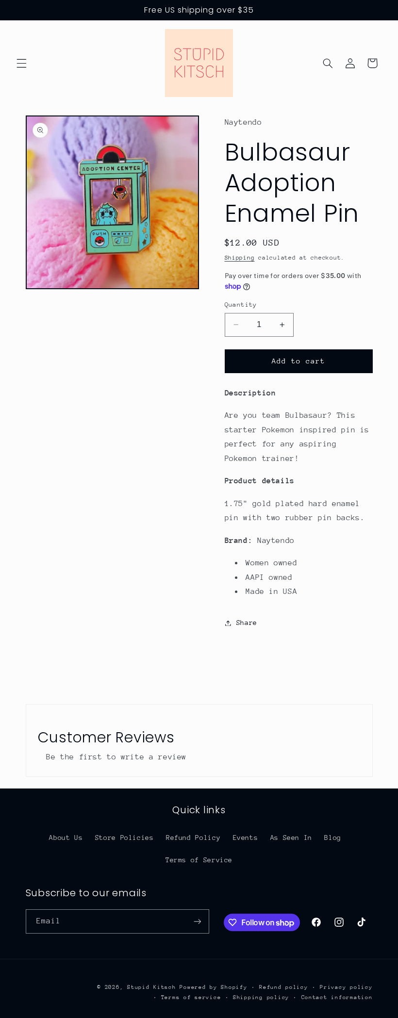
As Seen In (291, 837)
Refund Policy (193, 837)
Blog (332, 837)
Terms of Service (199, 860)
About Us (66, 837)
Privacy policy (346, 987)
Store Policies (124, 837)
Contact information (337, 997)
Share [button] (246, 622)
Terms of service (191, 997)
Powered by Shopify (213, 987)
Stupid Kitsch (151, 987)
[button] (21, 63)
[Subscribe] (197, 921)
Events (245, 837)
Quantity (241, 304)
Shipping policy (261, 997)
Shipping (240, 257)
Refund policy (283, 987)
